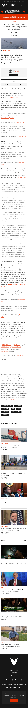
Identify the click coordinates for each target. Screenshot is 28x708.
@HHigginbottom (6, 345)
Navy (19, 408)
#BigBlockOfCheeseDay (16, 347)
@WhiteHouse (5, 347)
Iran (13, 408)
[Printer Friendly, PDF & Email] (24, 84)
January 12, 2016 (19, 122)
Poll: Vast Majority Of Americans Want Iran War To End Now (13, 501)
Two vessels (5, 414)
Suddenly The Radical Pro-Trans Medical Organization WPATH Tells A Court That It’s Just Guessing (13, 618)
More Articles (14, 75)
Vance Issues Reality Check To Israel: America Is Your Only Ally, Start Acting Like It (13, 529)
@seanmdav (17, 71)
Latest (3, 541)
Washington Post (6, 50)
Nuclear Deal (5, 411)
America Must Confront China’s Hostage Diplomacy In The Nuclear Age (11, 446)
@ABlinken (17, 345)
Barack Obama (5, 408)
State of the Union (16, 411)
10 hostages (18, 405)
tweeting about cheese (12, 97)
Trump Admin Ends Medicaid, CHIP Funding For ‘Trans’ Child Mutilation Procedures (13, 590)
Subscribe (14, 700)
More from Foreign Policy (9, 423)
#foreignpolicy (5, 351)
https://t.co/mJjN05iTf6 (7, 118)
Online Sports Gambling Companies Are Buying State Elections (13, 564)
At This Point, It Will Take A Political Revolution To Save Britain (13, 474)
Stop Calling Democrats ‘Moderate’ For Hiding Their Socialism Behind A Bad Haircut (13, 645)
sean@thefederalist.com (14, 400)
